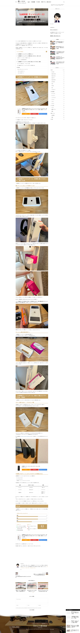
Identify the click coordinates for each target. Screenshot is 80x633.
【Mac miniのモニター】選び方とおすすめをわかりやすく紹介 (60, 62)
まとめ (19, 67)
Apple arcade (58, 73)
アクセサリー (58, 89)
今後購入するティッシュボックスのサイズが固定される (26, 65)
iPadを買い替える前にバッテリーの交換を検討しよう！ (60, 42)
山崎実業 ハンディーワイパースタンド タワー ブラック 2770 (31, 466)
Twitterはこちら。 (33, 567)
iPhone (58, 85)
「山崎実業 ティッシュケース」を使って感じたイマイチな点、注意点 (29, 61)
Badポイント (22, 72)
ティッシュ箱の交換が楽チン (22, 59)
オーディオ (58, 93)
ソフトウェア (58, 97)
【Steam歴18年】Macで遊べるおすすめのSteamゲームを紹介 (60, 52)
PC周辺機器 (33, 1)
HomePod (58, 81)
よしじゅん (22, 563)
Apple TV (58, 77)
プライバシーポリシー (36, 623)
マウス (58, 101)
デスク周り (38, 1)
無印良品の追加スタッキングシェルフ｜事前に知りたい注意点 (60, 47)
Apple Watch (58, 79)
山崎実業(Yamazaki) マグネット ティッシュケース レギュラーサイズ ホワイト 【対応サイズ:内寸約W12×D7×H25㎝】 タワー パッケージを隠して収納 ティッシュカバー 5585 (34, 109)
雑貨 (58, 117)
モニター (58, 103)
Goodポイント (22, 71)
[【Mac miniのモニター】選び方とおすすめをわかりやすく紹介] (52, 63)
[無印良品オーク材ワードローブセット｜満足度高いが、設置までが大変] (32, 585)
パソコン (58, 99)
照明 (58, 111)
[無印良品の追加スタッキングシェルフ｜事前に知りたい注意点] (52, 48)
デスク (58, 107)
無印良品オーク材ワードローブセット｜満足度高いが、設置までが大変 (32, 591)
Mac (58, 87)
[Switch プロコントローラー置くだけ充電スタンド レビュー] (68, 630)
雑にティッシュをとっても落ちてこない (24, 57)
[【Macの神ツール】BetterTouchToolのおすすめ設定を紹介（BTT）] (52, 58)
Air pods (58, 71)
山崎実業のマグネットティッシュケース (27, 79)
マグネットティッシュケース (23, 69)
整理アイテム (58, 109)
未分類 (57, 119)
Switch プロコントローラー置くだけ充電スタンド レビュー (75, 630)
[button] (16, 587)
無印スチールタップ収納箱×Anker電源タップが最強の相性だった (43, 591)
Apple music (58, 75)
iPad (58, 83)
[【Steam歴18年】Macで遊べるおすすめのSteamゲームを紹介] (52, 53)
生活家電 (58, 115)
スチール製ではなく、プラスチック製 (24, 63)
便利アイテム (43, 1)
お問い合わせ (48, 1)
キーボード (58, 95)
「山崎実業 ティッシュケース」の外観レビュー (25, 53)
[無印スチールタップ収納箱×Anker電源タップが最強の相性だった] (43, 585)
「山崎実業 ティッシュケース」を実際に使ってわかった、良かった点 (29, 55)
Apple (29, 1)
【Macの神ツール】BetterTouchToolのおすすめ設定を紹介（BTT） (60, 57)
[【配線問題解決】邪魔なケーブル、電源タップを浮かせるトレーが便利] (21, 585)
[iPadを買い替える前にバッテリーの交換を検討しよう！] (52, 42)
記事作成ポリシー (44, 623)
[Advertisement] (32, 32)
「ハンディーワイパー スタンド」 (25, 436)
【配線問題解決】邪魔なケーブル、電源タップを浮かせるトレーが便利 (21, 591)
